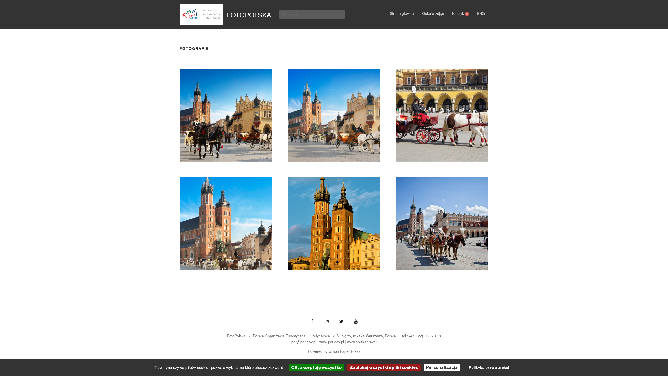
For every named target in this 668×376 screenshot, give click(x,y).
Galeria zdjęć (433, 13)
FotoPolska (249, 14)
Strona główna (402, 13)
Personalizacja (442, 367)
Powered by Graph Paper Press (334, 351)
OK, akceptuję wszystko (316, 367)
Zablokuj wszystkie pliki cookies (384, 367)
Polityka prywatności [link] (489, 367)
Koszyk (460, 13)
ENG (481, 13)
